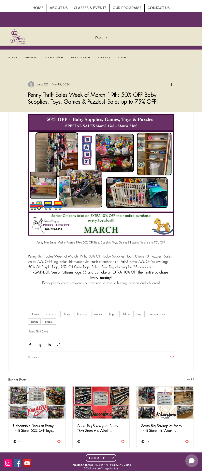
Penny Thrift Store (80, 57)
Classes (122, 57)
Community (104, 57)
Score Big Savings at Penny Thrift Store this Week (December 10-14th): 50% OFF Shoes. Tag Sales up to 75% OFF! (100, 428)
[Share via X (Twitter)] (39, 345)
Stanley (35, 314)
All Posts (12, 57)
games (34, 321)
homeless (82, 314)
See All (190, 379)
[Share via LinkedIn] (49, 345)
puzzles (49, 321)
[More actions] (171, 84)
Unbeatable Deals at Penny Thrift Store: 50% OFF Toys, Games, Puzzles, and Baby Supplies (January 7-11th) (33, 428)
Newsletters (31, 57)
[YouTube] (27, 463)
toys (140, 314)
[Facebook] (17, 463)
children (126, 314)
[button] (159, 8)
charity (66, 314)
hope (112, 314)
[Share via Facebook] (30, 345)
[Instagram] (8, 463)
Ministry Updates (54, 57)
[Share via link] (59, 345)
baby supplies (157, 314)
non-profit (51, 314)
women (98, 314)
